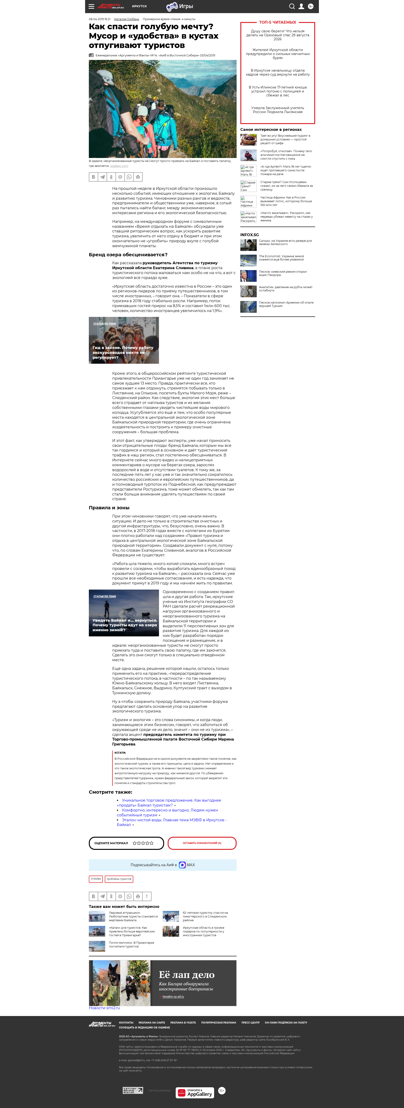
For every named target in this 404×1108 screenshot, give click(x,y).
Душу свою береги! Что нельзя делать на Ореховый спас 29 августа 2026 (277, 35)
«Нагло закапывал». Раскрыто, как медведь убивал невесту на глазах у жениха (286, 216)
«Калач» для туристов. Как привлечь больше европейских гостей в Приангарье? (132, 931)
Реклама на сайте (152, 1022)
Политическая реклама (218, 1022)
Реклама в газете (183, 1022)
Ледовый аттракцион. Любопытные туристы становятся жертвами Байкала (133, 916)
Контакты (126, 1022)
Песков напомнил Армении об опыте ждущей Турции (286, 304)
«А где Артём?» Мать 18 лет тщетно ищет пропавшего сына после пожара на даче (285, 170)
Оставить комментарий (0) (202, 843)
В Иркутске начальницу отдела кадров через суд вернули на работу (278, 73)
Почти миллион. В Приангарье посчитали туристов (131, 944)
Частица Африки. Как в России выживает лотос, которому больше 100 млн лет (286, 201)
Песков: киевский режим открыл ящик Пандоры (283, 273)
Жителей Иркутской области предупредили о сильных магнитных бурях (278, 54)
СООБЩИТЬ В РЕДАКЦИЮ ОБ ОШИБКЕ (144, 1027)
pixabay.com (119, 166)
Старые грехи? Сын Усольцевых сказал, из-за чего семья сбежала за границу (286, 185)
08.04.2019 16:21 (99, 19)
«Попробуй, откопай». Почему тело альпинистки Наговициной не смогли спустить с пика (286, 154)
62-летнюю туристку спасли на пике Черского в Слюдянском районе (205, 916)
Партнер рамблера (159, 1090)
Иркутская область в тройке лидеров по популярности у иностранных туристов (203, 931)
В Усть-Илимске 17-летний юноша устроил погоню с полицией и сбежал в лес (278, 91)
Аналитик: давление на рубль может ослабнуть (286, 289)
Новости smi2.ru (104, 1008)
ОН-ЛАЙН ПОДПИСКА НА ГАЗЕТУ (286, 1022)
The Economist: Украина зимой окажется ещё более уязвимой (281, 258)
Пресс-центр (251, 1022)
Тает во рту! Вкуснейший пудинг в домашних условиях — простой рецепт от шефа (285, 139)
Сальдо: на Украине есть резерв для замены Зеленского (285, 242)
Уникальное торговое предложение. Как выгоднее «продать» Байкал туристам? (169, 802)
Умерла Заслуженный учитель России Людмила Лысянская (277, 110)
